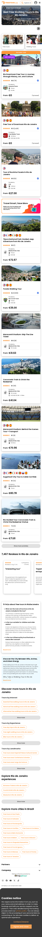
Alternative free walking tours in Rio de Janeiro (20, 711)
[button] (13, 41)
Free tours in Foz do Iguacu (12, 847)
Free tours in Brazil (14, 8)
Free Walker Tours (14, 134)
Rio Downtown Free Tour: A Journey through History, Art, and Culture (18, 75)
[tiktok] (18, 880)
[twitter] (14, 880)
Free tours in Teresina (11, 857)
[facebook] (6, 880)
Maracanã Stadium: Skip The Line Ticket (18, 335)
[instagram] (3, 880)
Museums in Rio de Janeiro (12, 795)
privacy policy (21, 911)
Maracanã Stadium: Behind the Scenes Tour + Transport (20, 430)
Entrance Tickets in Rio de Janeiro (15, 785)
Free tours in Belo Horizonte (13, 833)
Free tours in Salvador (11, 819)
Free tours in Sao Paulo (11, 814)
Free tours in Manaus (10, 852)
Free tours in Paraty (29, 852)
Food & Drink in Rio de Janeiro (13, 790)
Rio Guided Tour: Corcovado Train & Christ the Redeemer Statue (19, 521)
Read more (7, 650)
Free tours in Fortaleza (30, 828)
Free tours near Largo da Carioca (15, 762)
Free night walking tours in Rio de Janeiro (18, 732)
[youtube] (10, 880)
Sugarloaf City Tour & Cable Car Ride (19, 477)
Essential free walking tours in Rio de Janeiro (19, 702)
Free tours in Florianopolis (12, 824)
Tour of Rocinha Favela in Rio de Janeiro (17, 173)
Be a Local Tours (14, 298)
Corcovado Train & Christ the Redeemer (16, 381)
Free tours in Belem (10, 838)
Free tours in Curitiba (10, 828)
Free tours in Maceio (28, 838)
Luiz (10, 184)
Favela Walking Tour (12, 289)
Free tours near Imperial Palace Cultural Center (20, 753)
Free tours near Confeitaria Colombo (16, 758)
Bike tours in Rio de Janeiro (12, 737)
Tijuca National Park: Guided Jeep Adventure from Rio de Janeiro (18, 240)
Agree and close (21, 926)
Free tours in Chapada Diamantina (15, 842)
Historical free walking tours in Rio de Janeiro (19, 707)
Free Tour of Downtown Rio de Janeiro (20, 124)
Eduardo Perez (13, 86)
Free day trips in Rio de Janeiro (14, 727)
